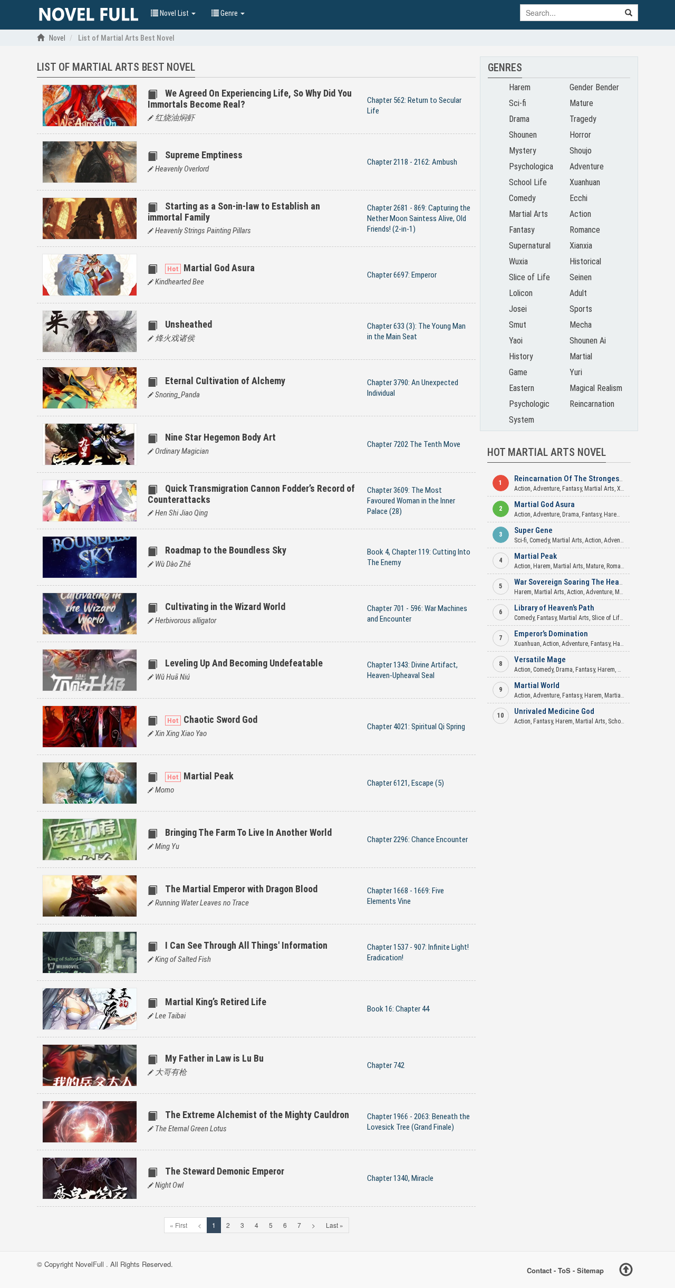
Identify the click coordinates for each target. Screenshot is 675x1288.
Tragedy (583, 119)
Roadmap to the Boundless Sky (225, 550)
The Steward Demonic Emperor (224, 1171)
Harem (520, 87)
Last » (334, 1224)
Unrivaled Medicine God (554, 711)
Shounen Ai (588, 341)
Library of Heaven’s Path (554, 608)
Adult (578, 293)
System (521, 420)
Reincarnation (592, 404)
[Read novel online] (88, 14)
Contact (539, 1270)
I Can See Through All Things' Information (246, 945)
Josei (518, 309)
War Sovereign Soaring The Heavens (574, 582)
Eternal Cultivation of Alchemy (225, 380)
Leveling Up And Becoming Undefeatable (244, 663)
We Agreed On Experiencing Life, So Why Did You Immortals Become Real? (250, 98)
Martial (581, 356)
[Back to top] (626, 1271)
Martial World (537, 685)
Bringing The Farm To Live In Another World (248, 832)
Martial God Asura (219, 267)
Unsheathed (188, 324)
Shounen (523, 135)
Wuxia (518, 261)
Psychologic (529, 404)
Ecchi (578, 198)
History (521, 356)
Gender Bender (594, 87)
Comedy (522, 198)
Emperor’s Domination (551, 633)
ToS (564, 1270)
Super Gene (533, 530)
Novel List (174, 13)
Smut (517, 325)
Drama (519, 119)
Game (518, 372)
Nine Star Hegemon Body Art (220, 437)
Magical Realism (596, 388)
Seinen (581, 277)
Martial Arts (528, 214)
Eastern (521, 388)
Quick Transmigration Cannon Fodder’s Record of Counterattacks (251, 493)
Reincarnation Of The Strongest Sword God (586, 478)
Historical (585, 261)
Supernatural (530, 246)
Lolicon (521, 293)
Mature (581, 103)
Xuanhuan (585, 182)
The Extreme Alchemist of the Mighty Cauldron (257, 1114)
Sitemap (590, 1270)
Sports (581, 309)
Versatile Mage (540, 659)
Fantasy (522, 230)
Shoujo (581, 151)
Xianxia (581, 246)
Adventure (587, 166)
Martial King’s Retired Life (215, 1001)
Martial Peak (209, 775)
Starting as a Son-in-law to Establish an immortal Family (234, 211)
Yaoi (516, 341)
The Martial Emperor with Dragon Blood (241, 888)
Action (580, 214)
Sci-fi (517, 103)
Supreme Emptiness (204, 154)
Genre (229, 13)
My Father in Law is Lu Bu (214, 1058)
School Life (528, 182)
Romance (585, 230)
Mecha (581, 325)
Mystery (522, 151)
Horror (580, 135)
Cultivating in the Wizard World (225, 606)
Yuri (576, 372)
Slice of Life (529, 277)
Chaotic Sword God (220, 719)
